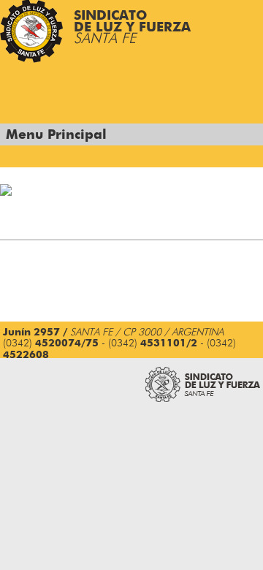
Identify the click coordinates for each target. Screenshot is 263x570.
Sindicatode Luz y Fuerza (132, 28)
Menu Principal (56, 135)
